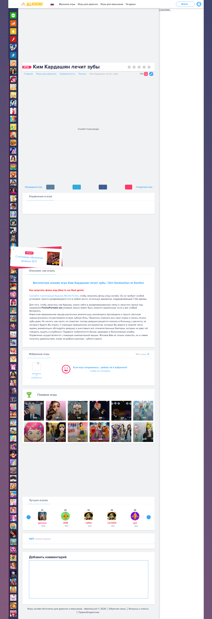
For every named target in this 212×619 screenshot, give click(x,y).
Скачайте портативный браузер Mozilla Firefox (54, 295)
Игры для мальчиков (112, 4)
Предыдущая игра (33, 187)
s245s (88, 523)
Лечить (82, 73)
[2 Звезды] (134, 66)
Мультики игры (67, 4)
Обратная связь (117, 608)
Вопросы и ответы (139, 608)
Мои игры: (142, 354)
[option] (42, 518)
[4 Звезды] (144, 66)
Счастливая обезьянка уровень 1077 (29, 259)
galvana (42, 523)
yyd (135, 523)
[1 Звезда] (129, 66)
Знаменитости (67, 73)
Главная (28, 73)
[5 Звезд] (149, 66)
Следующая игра (144, 187)
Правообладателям (88, 612)
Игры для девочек (88, 4)
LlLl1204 (111, 523)
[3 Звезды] (139, 66)
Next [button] (149, 517)
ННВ (65, 523)
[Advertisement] (88, 36)
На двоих (131, 4)
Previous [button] (28, 517)
